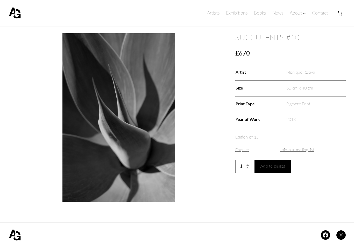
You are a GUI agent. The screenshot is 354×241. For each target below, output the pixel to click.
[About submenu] (304, 13)
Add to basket (272, 166)
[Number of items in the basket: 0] (340, 13)
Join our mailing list (297, 150)
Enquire (242, 150)
